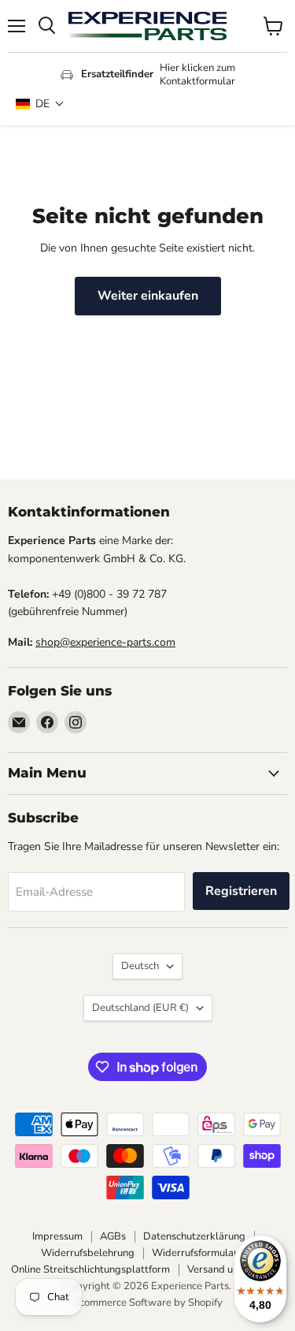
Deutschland (140, 1008)
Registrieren (241, 891)
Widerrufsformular (195, 1253)
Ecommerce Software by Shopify (148, 1303)
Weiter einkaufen (148, 295)
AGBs (113, 1236)
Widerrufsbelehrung (88, 1253)
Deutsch (140, 966)
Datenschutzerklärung (194, 1236)
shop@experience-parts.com (105, 642)
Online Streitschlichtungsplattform (90, 1269)
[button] (40, 103)
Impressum (57, 1236)
